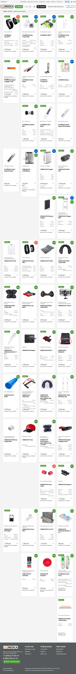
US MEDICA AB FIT (46, 35)
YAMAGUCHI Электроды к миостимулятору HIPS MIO (45, 396)
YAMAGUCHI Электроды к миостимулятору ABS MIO (45, 441)
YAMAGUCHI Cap (27, 440)
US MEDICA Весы (63, 80)
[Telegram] (68, 2)
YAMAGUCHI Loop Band (27, 306)
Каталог (20, 6)
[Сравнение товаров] (34, 6)
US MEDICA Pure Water (45, 125)
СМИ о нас (43, 654)
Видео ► (7, 16)
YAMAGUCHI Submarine (26, 395)
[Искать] (30, 6)
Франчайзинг (59, 649)
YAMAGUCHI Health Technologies (64, 619)
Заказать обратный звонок (56, 6)
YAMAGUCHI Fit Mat (46, 261)
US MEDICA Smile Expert (27, 80)
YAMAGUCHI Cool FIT (47, 529)
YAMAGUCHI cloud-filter (28, 530)
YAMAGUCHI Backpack (62, 351)
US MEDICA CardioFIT (7, 36)
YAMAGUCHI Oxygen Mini (64, 217)
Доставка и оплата (33, 1)
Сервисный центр (61, 654)
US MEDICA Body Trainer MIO (27, 36)
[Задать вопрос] (17, 49)
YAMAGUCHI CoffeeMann (26, 170)
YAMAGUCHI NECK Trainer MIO (46, 306)
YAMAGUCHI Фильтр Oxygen (46, 217)
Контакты (59, 1)
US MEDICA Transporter (44, 80)
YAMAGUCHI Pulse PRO (28, 261)
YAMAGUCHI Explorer (64, 484)
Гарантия (27, 651)
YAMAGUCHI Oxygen (46, 169)
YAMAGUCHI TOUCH (64, 305)
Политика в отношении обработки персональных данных (39, 670)
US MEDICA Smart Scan (63, 574)
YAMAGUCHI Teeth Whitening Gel (64, 395)
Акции (48, 1)
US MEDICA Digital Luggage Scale (10, 80)
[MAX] (66, 2)
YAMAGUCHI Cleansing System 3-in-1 (10, 352)
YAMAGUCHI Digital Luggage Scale (64, 440)
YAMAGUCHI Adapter (28, 350)
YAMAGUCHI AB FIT (46, 350)
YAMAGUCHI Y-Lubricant (27, 574)
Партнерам (59, 651)
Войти (74, 1)
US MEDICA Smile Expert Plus (63, 36)
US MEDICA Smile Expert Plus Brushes (64, 125)
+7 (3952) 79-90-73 (70, 5)
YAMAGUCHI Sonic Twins (46, 485)
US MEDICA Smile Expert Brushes (9, 170)
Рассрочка (42, 1)
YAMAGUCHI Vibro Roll (64, 170)
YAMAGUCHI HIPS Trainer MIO (63, 261)
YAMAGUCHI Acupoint (44, 574)
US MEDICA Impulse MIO (28, 125)
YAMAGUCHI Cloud (10, 261)
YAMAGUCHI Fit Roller (9, 395)
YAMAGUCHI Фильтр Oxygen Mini (10, 440)
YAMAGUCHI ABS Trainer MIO (9, 306)
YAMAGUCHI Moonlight (8, 530)
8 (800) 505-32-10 (71, 7)
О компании (23, 1)
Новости (53, 1)
